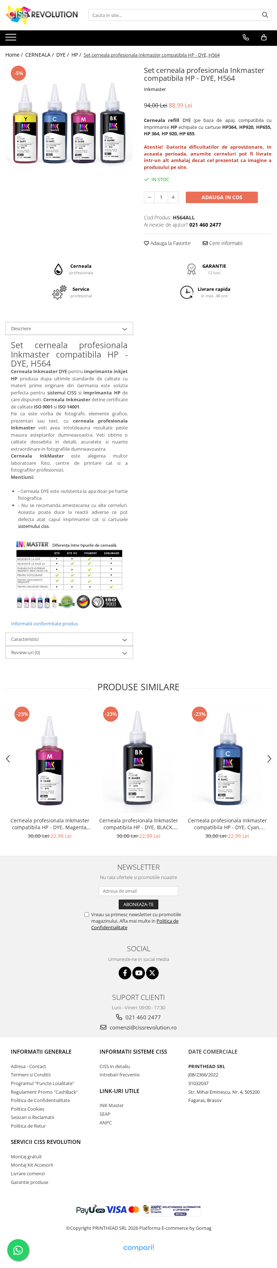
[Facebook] (125, 973)
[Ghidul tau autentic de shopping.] (138, 1248)
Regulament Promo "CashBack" (44, 1092)
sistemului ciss (33, 526)
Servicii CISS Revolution (46, 1141)
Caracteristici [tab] (25, 639)
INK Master (112, 1105)
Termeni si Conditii (30, 1074)
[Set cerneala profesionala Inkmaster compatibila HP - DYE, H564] (69, 128)
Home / (14, 54)
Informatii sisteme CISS (133, 1051)
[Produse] (11, 39)
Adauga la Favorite (170, 243)
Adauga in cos (222, 197)
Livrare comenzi (28, 1173)
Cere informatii (225, 243)
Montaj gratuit (26, 1156)
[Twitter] (152, 973)
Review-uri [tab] (25, 652)
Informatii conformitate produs (44, 623)
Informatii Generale (41, 1051)
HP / (77, 54)
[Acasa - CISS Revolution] (41, 15)
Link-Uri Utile (119, 1090)
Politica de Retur (28, 1126)
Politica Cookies (27, 1109)
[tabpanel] (69, 128)
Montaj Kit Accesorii (32, 1165)
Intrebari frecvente (120, 1074)
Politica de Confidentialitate (40, 1100)
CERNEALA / (40, 54)
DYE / (63, 54)
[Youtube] (138, 973)
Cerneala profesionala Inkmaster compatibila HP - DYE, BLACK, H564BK (138, 824)
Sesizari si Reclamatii (32, 1117)
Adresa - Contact (28, 1066)
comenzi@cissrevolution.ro (142, 1027)
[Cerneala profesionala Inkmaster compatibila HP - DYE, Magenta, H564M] (50, 759)
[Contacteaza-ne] (246, 37)
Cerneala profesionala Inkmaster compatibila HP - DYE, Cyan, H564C (227, 824)
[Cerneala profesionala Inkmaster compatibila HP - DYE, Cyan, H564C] (227, 759)
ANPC (106, 1122)
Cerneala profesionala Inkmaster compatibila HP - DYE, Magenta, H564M (49, 824)
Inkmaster (155, 89)
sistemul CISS (61, 392)
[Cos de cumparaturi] (264, 37)
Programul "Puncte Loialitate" (42, 1083)
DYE (187, 120)
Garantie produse (29, 1182)
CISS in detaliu (115, 1066)
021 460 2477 (142, 1017)
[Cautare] (265, 15)
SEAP (105, 1114)
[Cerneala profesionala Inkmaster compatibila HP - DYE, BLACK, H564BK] (138, 759)
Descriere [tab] (21, 328)
